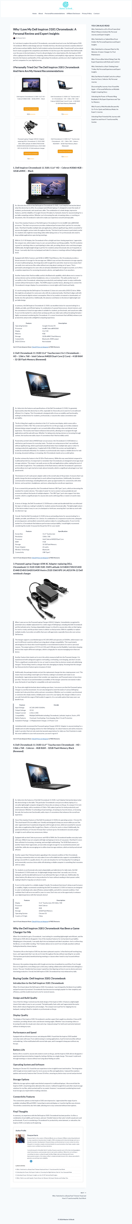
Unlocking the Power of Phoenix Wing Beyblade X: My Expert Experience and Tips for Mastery (105, 99)
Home (34, 13)
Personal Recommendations (55, 13)
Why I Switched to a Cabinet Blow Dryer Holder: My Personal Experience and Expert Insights (105, 42)
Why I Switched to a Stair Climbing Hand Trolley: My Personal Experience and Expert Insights (106, 69)
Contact (97, 13)
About (40, 13)
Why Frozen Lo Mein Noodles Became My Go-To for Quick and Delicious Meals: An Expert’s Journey (105, 109)
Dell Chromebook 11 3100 (28, 353)
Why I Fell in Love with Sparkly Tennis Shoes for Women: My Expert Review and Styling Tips (42, 1178)
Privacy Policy (87, 13)
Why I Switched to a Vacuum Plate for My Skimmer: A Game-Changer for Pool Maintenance (105, 52)
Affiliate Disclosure (73, 13)
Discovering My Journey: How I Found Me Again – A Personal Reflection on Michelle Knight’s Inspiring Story (105, 89)
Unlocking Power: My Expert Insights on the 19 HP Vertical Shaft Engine (37, 1175)
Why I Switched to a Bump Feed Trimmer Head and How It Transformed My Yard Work (41, 1169)
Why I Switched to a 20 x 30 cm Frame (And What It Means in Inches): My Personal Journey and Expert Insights (105, 32)
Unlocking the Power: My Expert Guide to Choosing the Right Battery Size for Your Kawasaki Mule (44, 1172)
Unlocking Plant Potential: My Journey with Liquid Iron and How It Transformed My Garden (105, 119)
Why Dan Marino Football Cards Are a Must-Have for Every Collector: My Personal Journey (106, 79)
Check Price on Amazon (31, 109)
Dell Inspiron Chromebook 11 (29, 167)
